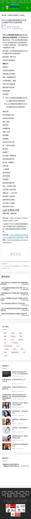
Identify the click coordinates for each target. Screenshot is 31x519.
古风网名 (21, 495)
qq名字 (13, 333)
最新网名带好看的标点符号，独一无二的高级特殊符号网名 (20, 373)
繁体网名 (9, 495)
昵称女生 (21, 339)
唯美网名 (9, 496)
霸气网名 (18, 493)
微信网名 (10, 491)
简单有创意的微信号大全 (19, 387)
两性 (21, 336)
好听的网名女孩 (8, 346)
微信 (13, 254)
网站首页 (4, 491)
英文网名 (15, 495)
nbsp (5, 352)
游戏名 (15, 349)
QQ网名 (16, 491)
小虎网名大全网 (16, 10)
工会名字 (15, 496)
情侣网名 (12, 493)
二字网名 (6, 349)
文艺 (5, 342)
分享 (19, 254)
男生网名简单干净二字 (18, 379)
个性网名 (24, 493)
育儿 (18, 346)
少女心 (5, 355)
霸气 (22, 349)
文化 (24, 352)
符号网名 (13, 336)
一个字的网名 (14, 342)
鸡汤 (5, 333)
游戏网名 (21, 491)
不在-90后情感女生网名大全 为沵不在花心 (13, 303)
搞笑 (5, 336)
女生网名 (6, 493)
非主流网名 (22, 496)
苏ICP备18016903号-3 (20, 502)
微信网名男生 (15, 352)
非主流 (12, 339)
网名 (5, 339)
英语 (20, 333)
